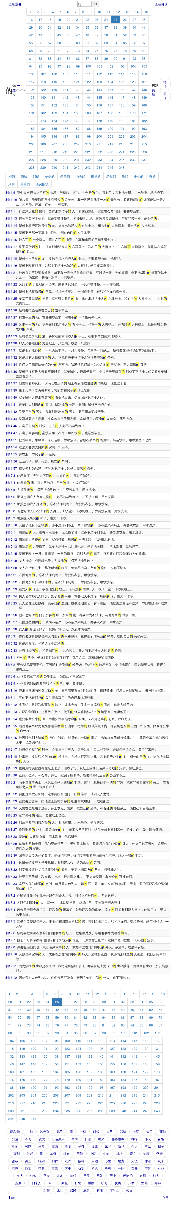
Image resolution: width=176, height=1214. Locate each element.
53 (134, 35)
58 (59, 43)
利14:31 (11, 350)
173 (43, 120)
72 (68, 50)
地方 (121, 1161)
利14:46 (11, 425)
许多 (60, 1175)
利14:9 (10, 192)
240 (54, 167)
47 (78, 35)
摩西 (55, 1146)
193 (144, 128)
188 (88, 128)
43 (40, 35)
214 (133, 144)
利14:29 (11, 336)
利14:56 (11, 461)
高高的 (65, 176)
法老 (86, 1190)
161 (32, 113)
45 (59, 35)
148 (133, 97)
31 (50, 27)
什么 (88, 1139)
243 (88, 167)
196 (54, 136)
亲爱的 (111, 176)
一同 (121, 1168)
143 (77, 97)
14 (137, 11)
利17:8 (10, 947)
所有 (108, 1168)
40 (134, 27)
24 (106, 19)
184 (43, 128)
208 (65, 144)
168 (110, 113)
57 (50, 43)
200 (99, 136)
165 (77, 113)
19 (59, 19)
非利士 (114, 1190)
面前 (163, 1131)
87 (87, 58)
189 (99, 128)
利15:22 (11, 582)
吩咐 (134, 1139)
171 (144, 113)
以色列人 (58, 1139)
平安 (46, 1175)
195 (43, 136)
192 (133, 128)
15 (146, 11)
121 (77, 81)
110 (77, 74)
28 (144, 19)
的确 (36, 176)
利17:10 (11, 954)
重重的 (25, 184)
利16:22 (11, 794)
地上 (119, 1153)
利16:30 (11, 855)
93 (144, 58)
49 (97, 35)
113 (110, 74)
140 (43, 97)
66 (134, 43)
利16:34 (11, 883)
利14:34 (11, 364)
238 (32, 167)
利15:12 (11, 539)
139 (32, 97)
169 (121, 113)
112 (99, 74)
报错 (165, 1197)
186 (65, 128)
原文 (28, 1168)
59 (68, 43)
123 (99, 81)
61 (87, 43)
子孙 (81, 1146)
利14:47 (11, 432)
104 (133, 66)
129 (43, 89)
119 (54, 81)
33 (68, 27)
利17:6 (10, 933)
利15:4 (10, 482)
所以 (148, 1146)
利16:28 (11, 836)
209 (77, 144)
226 (144, 152)
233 (99, 159)
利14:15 (11, 232)
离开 (134, 1168)
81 (31, 58)
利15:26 (11, 614)
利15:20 (11, 567)
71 (59, 50)
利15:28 (11, 629)
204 (144, 136)
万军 (131, 1183)
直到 (16, 1153)
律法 (148, 1161)
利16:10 (11, 690)
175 (65, 120)
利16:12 (11, 704)
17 (40, 19)
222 (99, 152)
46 (68, 35)
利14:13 (11, 218)
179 (110, 120)
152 (54, 105)
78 (125, 50)
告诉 (30, 1153)
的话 (165, 96)
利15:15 (11, 553)
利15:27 (11, 622)
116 (144, 74)
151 (43, 105)
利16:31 (11, 862)
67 (144, 43)
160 (144, 105)
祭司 (75, 1139)
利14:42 (11, 411)
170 (133, 113)
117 (32, 81)
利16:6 (10, 676)
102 (110, 66)
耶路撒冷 (117, 1139)
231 (77, 159)
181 (133, 120)
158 (121, 105)
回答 (99, 1175)
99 (78, 66)
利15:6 (10, 496)
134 (99, 89)
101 (99, 66)
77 (115, 50)
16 (31, 19)
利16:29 (11, 843)
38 (115, 27)
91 (125, 58)
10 (99, 11)
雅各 (15, 1161)
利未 (161, 1161)
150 (32, 105)
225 (133, 152)
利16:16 (11, 737)
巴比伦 (128, 1175)
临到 (41, 1161)
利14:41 (11, 404)
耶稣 (123, 1131)
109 (65, 74)
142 (65, 97)
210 (88, 144)
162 (43, 113)
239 (43, 167)
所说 (94, 1168)
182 (144, 120)
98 (68, 66)
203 (133, 136)
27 (134, 19)
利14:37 (11, 383)
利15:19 (11, 560)
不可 (28, 1139)
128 (32, 89)
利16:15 (11, 726)
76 (106, 50)
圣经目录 (161, 4)
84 (59, 58)
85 (68, 58)
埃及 (41, 1146)
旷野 (104, 1183)
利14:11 (11, 211)
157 (110, 105)
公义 (129, 1190)
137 (133, 89)
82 (40, 58)
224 (121, 152)
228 (43, 159)
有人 (20, 1175)
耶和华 (15, 1131)
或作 (68, 1161)
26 (125, 19)
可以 (28, 1146)
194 (32, 136)
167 (99, 113)
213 (121, 144)
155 (88, 105)
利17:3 (10, 902)
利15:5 (10, 489)
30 (40, 27)
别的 (11, 176)
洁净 (15, 1168)
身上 (28, 1161)
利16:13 (11, 711)
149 (144, 97)
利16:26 (11, 822)
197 (65, 136)
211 (99, 144)
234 (110, 159)
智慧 (41, 1168)
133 (88, 89)
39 (125, 27)
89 (106, 58)
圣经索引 (14, 4)
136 (121, 89)
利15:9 (10, 518)
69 (40, 50)
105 (144, 66)
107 (43, 74)
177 (88, 120)
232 (88, 159)
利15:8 (10, 511)
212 (110, 144)
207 (54, 144)
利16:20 (11, 775)
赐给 (81, 1161)
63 (106, 43)
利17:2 (10, 895)
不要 (68, 1146)
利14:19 (11, 265)
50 (106, 35)
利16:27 (11, 829)
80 (144, 50)
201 (110, 136)
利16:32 (11, 869)
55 (31, 43)
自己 (109, 1131)
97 (59, 66)
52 (125, 35)
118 (43, 81)
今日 (51, 1183)
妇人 (156, 1175)
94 (31, 66)
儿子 (59, 1131)
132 (77, 89)
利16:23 (11, 801)
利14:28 (11, 324)
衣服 (99, 1190)
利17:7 (10, 940)
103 (122, 66)
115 (133, 74)
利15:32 (11, 643)
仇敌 (81, 1168)
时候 (96, 1131)
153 (65, 105)
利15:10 (11, 525)
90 (115, 58)
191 (121, 128)
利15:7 (10, 503)
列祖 (64, 1183)
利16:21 (11, 782)
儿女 (60, 1190)
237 (144, 159)
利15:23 (11, 589)
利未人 (36, 1183)
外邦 (157, 1183)
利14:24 (11, 291)
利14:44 (11, 418)
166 (88, 113)
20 (68, 19)
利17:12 (11, 977)
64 (115, 43)
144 (88, 97)
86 (78, 58)
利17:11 (11, 966)
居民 (73, 1190)
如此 (94, 1146)
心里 (108, 1161)
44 (50, 35)
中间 (93, 1153)
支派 (134, 1161)
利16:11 (11, 697)
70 (50, 50)
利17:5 (10, 921)
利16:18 (11, 756)
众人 (134, 1146)
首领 (73, 1175)
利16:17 (11, 749)
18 (50, 19)
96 (50, 66)
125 (121, 81)
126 (133, 81)
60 (78, 43)
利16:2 (10, 664)
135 (110, 89)
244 (99, 167)
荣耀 (146, 1153)
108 (54, 74)
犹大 (41, 1139)
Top (13, 1197)
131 (65, 89)
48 (87, 35)
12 (118, 11)
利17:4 (10, 909)
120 (65, 81)
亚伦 (161, 1168)
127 (144, 81)
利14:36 (11, 371)
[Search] (96, 4)
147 (121, 97)
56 (40, 43)
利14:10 (11, 199)
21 (78, 19)
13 (127, 11)
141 (54, 97)
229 (54, 159)
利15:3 (10, 475)
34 (78, 27)
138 (144, 89)
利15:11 (11, 532)
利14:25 (11, 298)
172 (32, 120)
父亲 (159, 1153)
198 (77, 136)
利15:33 (11, 650)
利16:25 (11, 815)
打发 (78, 1183)
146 (110, 97)
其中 (68, 1168)
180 (121, 120)
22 (87, 19)
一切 (83, 1131)
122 (88, 81)
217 (43, 152)
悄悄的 (96, 176)
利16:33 (11, 876)
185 (54, 128)
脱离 (118, 1183)
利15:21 (11, 574)
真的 (11, 184)
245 (110, 167)
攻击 (55, 1168)
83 (50, 58)
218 (54, 152)
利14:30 (11, 343)
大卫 (149, 1131)
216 (32, 152)
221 (88, 152)
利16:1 (10, 657)
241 (65, 167)
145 (99, 97)
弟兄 (108, 1146)
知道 (15, 1139)
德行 (165, 84)
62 (97, 43)
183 (32, 128)
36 (97, 27)
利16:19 (11, 768)
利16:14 (11, 718)
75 (97, 50)
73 (78, 50)
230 (65, 159)
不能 (80, 1153)
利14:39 (11, 390)
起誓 (46, 1190)
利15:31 (11, 636)
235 (121, 159)
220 (77, 152)
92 (134, 58)
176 (77, 120)
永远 (94, 1161)
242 (77, 167)
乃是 (86, 1175)
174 (54, 120)
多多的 (50, 176)
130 (54, 89)
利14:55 (11, 454)
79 (134, 50)
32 (59, 27)
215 (144, 144)
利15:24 (11, 596)
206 (43, 144)
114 (121, 74)
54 (144, 35)
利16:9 (10, 683)
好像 (33, 1175)
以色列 (45, 1131)
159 (133, 105)
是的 (125, 176)
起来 (66, 1153)
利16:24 (11, 808)
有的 (152, 176)
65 (125, 43)
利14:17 (11, 246)
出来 (101, 1139)
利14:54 (11, 447)
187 (77, 128)
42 (31, 35)
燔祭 (91, 1183)
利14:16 (11, 239)
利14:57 (11, 468)
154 (77, 105)
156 (99, 105)
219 (65, 152)
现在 (133, 1153)
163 (54, 113)
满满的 (80, 176)
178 (99, 120)
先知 (106, 1153)
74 (87, 50)
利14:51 (11, 440)
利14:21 (11, 272)
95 (40, 66)
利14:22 (11, 284)
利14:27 (11, 317)
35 (87, 27)
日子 (161, 1146)
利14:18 (11, 258)
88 (97, 58)
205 (32, 144)
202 (121, 136)
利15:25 (11, 603)
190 (110, 128)
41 (144, 27)
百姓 (161, 1139)
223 (110, 152)
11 (108, 11)
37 (106, 27)
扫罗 (55, 1161)
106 (32, 74)
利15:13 (11, 546)
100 (88, 66)
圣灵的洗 (42, 184)
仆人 (147, 1139)
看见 (15, 1146)
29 (31, 27)
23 (97, 19)
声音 (148, 1168)
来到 (143, 1175)
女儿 (144, 1183)
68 (31, 50)
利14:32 (11, 357)
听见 (121, 1146)
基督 (53, 1153)
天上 (113, 1175)
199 (88, 136)
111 (88, 74)
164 (65, 113)
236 (133, 159)
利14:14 (11, 225)
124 (110, 81)
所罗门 (20, 1183)
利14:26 (11, 310)
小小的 (138, 176)
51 (115, 35)
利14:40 (11, 397)
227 (32, 159)
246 (121, 167)
